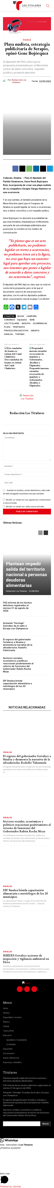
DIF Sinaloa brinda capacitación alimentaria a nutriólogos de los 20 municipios (17, 684)
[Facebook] (15, 169)
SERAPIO (35, 330)
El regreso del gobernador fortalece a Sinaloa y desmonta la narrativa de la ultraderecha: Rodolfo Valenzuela (17, 645)
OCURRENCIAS (40, 323)
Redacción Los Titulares (19, 81)
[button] (27, 1178)
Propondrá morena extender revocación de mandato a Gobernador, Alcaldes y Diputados (39, 377)
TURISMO (19, 334)
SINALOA (8, 334)
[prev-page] (40, 532)
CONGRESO (9, 320)
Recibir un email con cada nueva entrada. (25, 506)
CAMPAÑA (32, 316)
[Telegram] (50, 169)
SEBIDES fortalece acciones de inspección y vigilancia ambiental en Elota (26, 958)
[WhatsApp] (29, 169)
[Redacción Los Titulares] (5, 81)
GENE (32, 320)
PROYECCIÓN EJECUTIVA (16, 330)
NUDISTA (26, 323)
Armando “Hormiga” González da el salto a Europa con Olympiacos (15, 626)
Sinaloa (27, 40)
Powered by (10, 1186)
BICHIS (20, 316)
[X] (22, 169)
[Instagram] (27, 419)
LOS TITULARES (11, 323)
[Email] (43, 169)
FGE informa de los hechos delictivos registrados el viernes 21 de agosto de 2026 (17, 606)
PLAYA (7, 327)
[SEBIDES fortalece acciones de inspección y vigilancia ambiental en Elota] (27, 931)
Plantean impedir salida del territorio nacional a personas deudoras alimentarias (26, 574)
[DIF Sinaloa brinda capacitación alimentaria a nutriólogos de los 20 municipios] (44, 685)
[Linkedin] (36, 169)
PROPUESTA (19, 327)
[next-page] (46, 532)
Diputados (22, 320)
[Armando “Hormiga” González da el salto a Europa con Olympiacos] (44, 626)
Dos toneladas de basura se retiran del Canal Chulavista (13, 364)
